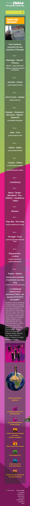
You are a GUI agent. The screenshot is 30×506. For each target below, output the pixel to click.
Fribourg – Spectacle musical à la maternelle (15, 69)
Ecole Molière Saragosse (15, 120)
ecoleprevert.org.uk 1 (15, 259)
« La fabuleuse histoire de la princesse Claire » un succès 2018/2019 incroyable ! (15, 294)
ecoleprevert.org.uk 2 (15, 261)
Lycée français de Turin (15, 135)
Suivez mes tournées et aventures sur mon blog (15, 280)
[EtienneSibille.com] (15, 4)
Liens (22, 503)
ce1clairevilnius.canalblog (15, 165)
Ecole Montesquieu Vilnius (15, 170)
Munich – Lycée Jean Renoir (15, 66)
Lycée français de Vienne (15, 85)
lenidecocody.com (15, 100)
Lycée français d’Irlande (15, 150)
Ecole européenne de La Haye (15, 224)
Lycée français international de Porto (15, 240)
